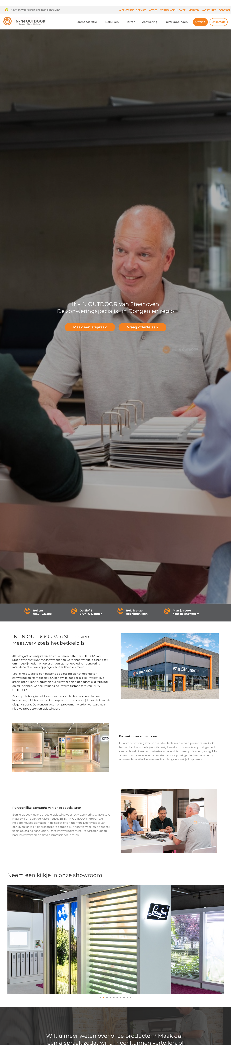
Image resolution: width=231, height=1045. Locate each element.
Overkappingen (177, 22)
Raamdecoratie (86, 22)
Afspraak (218, 22)
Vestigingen (168, 10)
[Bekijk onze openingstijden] (120, 611)
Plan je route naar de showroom (186, 612)
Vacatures (209, 10)
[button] (13, 940)
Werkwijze (126, 10)
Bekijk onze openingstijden (137, 612)
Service (141, 10)
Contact (224, 10)
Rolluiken (112, 22)
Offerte (200, 22)
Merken (194, 10)
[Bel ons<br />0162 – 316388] (27, 611)
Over (182, 10)
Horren (130, 22)
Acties (153, 10)
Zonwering (149, 22)
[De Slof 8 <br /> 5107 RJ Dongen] (74, 611)
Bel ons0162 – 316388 (42, 612)
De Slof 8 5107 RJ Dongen (91, 612)
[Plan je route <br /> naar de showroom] (167, 611)
